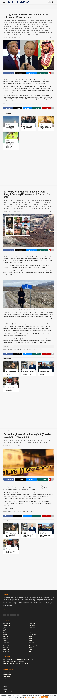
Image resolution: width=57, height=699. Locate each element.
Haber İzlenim (6, 647)
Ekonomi (5, 634)
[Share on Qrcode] (50, 73)
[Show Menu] (4, 2)
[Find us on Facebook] (4, 615)
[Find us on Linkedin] (14, 615)
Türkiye (31, 647)
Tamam (44, 697)
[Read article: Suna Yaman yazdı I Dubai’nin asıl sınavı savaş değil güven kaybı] (11, 121)
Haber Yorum (32, 623)
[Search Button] (53, 2)
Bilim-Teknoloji (6, 623)
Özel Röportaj (32, 634)
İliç (27, 349)
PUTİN (15, 103)
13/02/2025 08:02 (7, 37)
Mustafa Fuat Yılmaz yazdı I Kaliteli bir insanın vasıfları (45, 128)
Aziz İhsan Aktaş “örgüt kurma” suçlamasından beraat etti (11, 373)
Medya (30, 630)
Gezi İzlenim (6, 638)
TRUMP (34, 103)
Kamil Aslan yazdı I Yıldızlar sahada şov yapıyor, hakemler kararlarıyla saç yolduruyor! (10, 145)
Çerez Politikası (7, 676)
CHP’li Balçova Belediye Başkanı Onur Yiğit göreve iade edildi (28, 373)
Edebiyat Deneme (7, 630)
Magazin (31, 629)
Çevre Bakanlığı (17, 349)
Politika (30, 636)
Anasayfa (5, 10)
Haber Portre (6, 651)
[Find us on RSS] (18, 615)
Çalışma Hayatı (6, 625)
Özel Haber (31, 632)
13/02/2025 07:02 (7, 211)
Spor (30, 644)
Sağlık (30, 640)
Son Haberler (11, 430)
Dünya (9, 10)
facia (24, 349)
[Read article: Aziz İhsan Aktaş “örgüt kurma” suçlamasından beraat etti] (11, 366)
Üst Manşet (40, 103)
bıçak (14, 511)
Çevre (9, 188)
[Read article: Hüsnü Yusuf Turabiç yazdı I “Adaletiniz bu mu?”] (28, 121)
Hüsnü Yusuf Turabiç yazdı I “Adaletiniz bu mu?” (27, 128)
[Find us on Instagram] (11, 615)
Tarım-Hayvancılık (33, 645)
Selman (20, 103)
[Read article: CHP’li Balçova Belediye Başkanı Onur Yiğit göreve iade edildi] (28, 366)
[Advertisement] (28, 6)
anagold (10, 349)
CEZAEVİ (19, 511)
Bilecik (9, 511)
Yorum (30, 651)
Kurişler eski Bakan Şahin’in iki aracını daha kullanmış (45, 373)
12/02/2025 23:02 (7, 445)
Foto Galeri (5, 636)
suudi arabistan (27, 103)
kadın (24, 511)
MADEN (31, 349)
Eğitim (4, 632)
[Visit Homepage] (17, 2)
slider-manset (37, 349)
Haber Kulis (6, 649)
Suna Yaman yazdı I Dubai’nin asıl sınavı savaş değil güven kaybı (11, 128)
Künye (4, 678)
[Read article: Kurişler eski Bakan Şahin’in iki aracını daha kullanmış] (46, 366)
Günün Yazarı (6, 642)
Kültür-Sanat (32, 627)
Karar (11, 346)
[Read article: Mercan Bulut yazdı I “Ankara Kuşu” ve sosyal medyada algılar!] (11, 382)
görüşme (10, 103)
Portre (30, 638)
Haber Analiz (6, 645)
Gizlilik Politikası (7, 672)
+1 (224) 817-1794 (7, 691)
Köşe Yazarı (8, 124)
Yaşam (30, 649)
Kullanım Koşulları (7, 674)
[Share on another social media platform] (52, 73)
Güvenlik (5, 644)
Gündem (7, 532)
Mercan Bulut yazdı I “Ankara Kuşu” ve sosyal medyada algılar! (11, 389)
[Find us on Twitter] (8, 615)
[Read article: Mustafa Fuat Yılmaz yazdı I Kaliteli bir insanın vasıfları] (46, 121)
